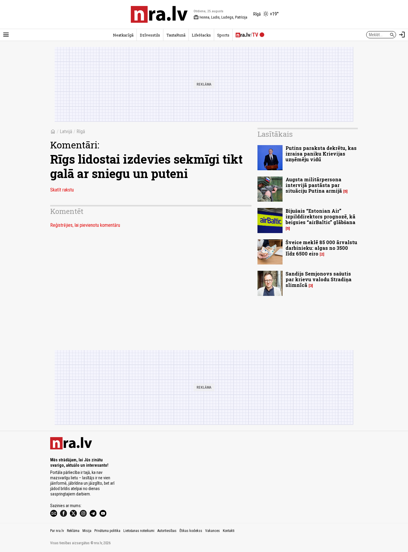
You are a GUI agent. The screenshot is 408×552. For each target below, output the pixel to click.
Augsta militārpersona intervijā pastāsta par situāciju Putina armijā (314, 185)
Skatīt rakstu (62, 190)
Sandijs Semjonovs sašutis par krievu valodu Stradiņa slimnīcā (319, 279)
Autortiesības (167, 531)
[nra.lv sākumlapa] (159, 14)
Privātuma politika (107, 531)
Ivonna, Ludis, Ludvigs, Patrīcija (220, 17)
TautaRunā (175, 35)
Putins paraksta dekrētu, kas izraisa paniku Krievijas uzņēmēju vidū (321, 153)
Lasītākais (275, 134)
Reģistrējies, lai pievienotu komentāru (85, 225)
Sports (223, 35)
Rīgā (80, 131)
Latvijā (66, 131)
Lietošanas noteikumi (138, 531)
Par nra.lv (57, 531)
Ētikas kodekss (191, 531)
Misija (86, 531)
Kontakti (228, 531)
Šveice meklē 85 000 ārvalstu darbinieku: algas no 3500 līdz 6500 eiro (321, 248)
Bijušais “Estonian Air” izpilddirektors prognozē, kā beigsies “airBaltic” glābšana (320, 216)
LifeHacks (201, 35)
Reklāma (73, 531)
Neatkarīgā (123, 35)
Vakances (212, 531)
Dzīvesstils (150, 35)
